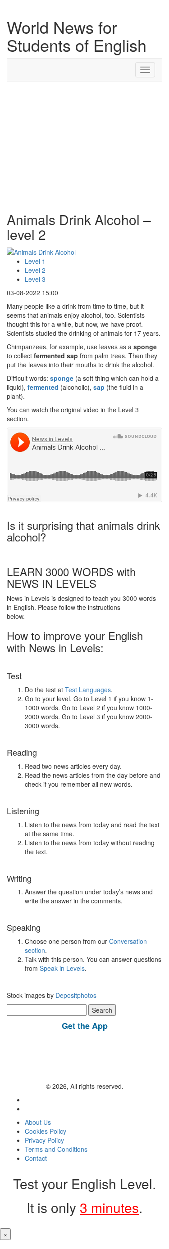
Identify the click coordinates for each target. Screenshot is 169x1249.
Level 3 (35, 279)
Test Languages (88, 689)
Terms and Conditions (56, 1149)
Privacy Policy (44, 1140)
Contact (36, 1158)
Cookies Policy (45, 1131)
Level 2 (35, 270)
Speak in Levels (62, 968)
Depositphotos (75, 995)
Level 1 (35, 261)
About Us (38, 1122)
